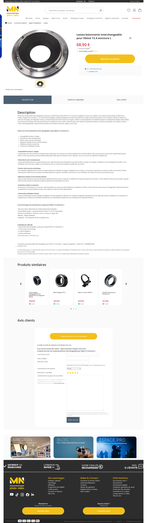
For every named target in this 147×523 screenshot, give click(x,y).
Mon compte (85, 491)
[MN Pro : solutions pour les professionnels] (116, 448)
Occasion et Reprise (55, 491)
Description (27, 100)
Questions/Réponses (87, 483)
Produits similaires (76, 100)
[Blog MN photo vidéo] (73, 448)
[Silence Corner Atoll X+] (86, 280)
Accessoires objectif (20, 23)
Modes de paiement (87, 487)
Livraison (83, 485)
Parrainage (52, 483)
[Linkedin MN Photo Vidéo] (32, 494)
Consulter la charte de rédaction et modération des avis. (54, 345)
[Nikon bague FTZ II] (61, 280)
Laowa (46, 23)
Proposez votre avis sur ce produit (73, 336)
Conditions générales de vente (124, 487)
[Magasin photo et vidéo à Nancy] (30, 448)
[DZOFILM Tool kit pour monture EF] (110, 280)
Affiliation (51, 485)
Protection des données (121, 489)
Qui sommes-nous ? (120, 481)
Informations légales (120, 485)
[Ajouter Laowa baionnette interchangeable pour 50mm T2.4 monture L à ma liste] (130, 38)
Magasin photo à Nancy (88, 489)
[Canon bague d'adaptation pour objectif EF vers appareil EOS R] (37, 280)
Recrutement (117, 483)
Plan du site (117, 496)
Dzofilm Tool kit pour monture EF (109, 293)
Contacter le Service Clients (90, 481)
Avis (122, 100)
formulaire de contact (59, 383)
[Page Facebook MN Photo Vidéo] (27, 495)
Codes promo (53, 489)
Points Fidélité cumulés (86, 51)
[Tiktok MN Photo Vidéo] (17, 495)
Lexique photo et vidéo (121, 493)
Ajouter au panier (110, 58)
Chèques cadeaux (54, 481)
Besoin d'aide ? (135, 1)
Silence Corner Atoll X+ (85, 292)
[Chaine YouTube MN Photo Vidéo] (11, 494)
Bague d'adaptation (35, 23)
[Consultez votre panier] (139, 10)
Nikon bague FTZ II (59, 292)
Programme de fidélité (56, 487)
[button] (71, 309)
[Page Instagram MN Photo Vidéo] (22, 495)
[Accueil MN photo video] (15, 11)
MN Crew (51, 493)
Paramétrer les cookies (121, 491)
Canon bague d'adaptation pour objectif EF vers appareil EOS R (36, 295)
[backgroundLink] (2, 261)
